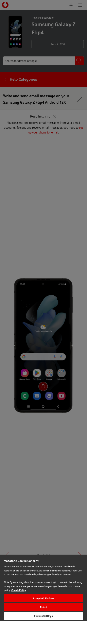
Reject (43, 607)
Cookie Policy (18, 590)
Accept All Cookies (43, 598)
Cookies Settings (43, 616)
